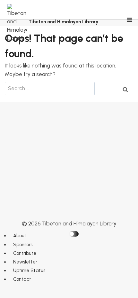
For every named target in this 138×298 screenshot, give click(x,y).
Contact (22, 279)
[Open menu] (129, 20)
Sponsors (22, 244)
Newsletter (25, 262)
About (19, 236)
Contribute (24, 253)
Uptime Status (29, 270)
